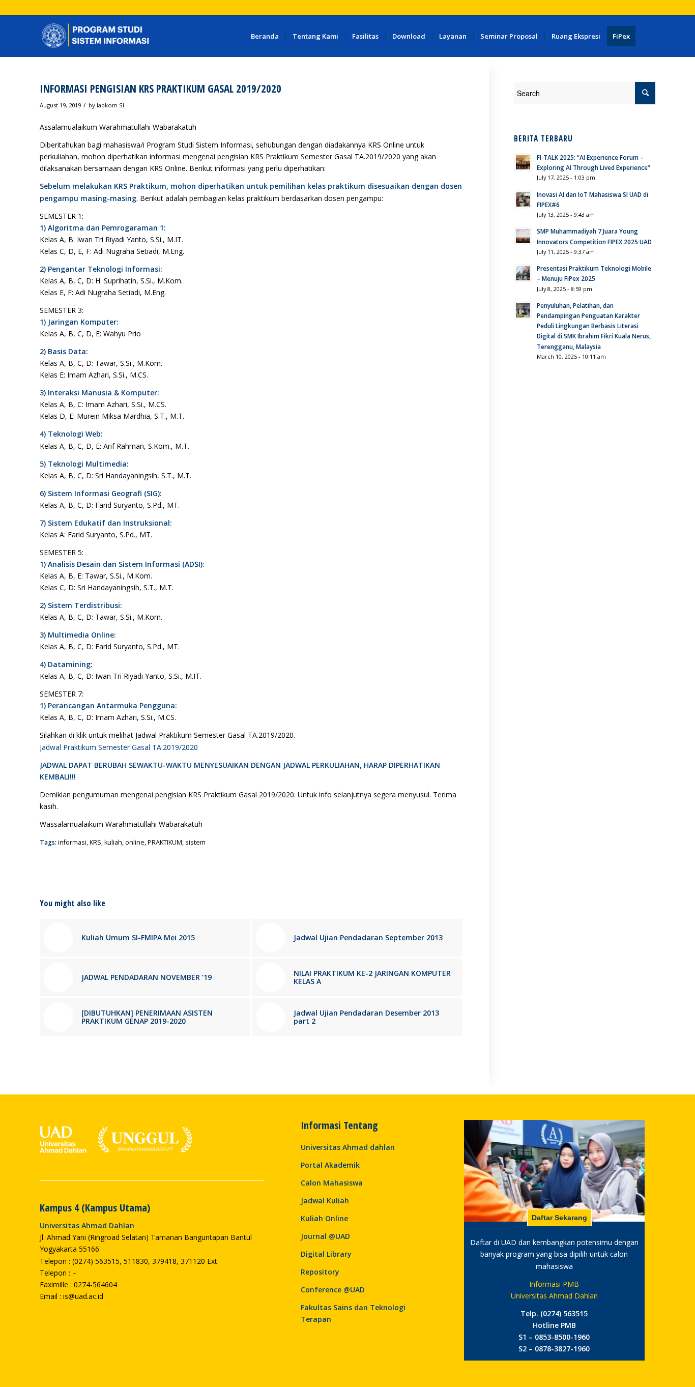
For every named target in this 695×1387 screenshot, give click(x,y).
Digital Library (326, 1254)
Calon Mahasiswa (332, 1183)
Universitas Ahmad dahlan (348, 1147)
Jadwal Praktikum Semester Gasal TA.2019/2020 (119, 747)
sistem (195, 842)
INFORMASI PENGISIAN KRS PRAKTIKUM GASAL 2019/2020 (160, 88)
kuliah (113, 842)
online (134, 842)
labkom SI (110, 105)
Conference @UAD (333, 1289)
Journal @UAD (325, 1236)
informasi (72, 842)
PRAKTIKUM (165, 842)
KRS (95, 842)
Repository (320, 1272)
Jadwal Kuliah (325, 1200)
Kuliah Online (324, 1218)
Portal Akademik (330, 1165)
